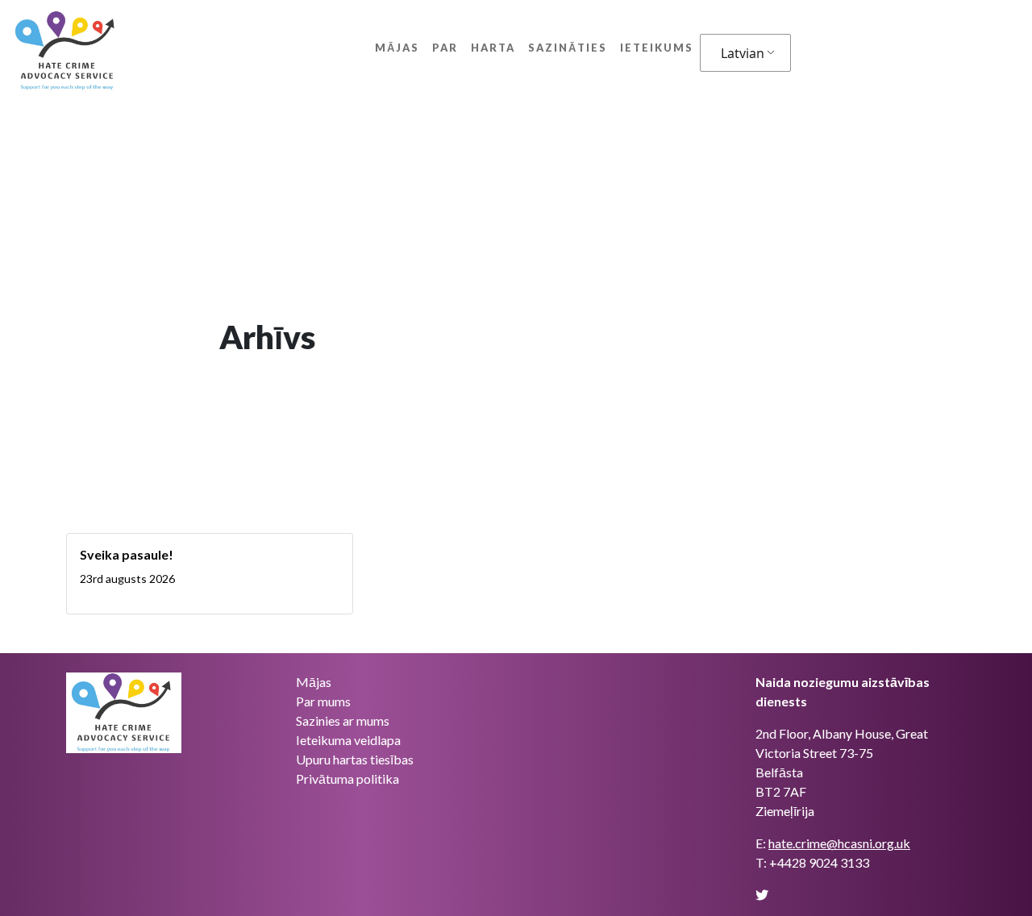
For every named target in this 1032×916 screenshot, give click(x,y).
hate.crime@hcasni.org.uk (839, 843)
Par (445, 47)
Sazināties (567, 47)
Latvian (742, 53)
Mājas (397, 47)
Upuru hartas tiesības (355, 759)
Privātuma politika (347, 778)
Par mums (323, 701)
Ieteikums (656, 47)
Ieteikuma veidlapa (348, 739)
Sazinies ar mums (342, 720)
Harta (493, 47)
